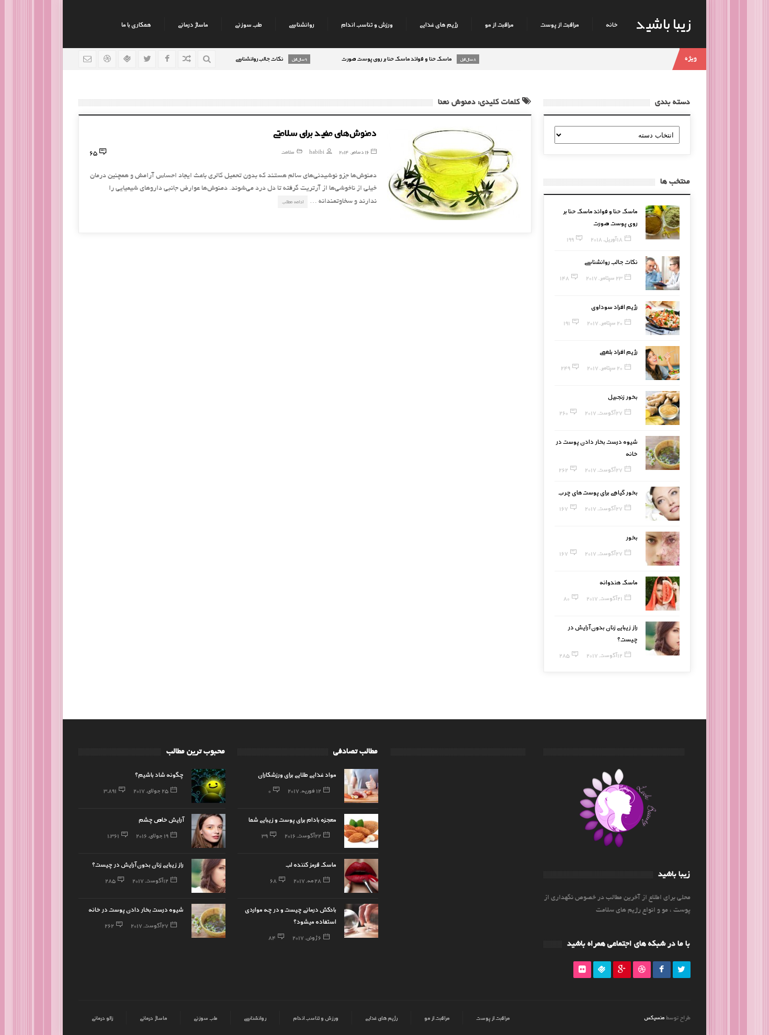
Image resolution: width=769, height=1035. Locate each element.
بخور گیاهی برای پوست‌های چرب (598, 492)
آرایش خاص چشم (161, 819)
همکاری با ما (136, 24)
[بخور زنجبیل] (663, 408)
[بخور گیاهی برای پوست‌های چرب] (663, 504)
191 (566, 322)
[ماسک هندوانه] (663, 594)
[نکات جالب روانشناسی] (663, 273)
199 (570, 239)
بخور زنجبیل (623, 396)
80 (566, 598)
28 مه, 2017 (307, 880)
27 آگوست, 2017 (604, 412)
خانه (612, 24)
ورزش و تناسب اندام (367, 24)
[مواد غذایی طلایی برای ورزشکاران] (361, 786)
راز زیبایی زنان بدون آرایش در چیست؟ (138, 864)
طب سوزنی (248, 24)
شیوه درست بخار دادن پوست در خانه (136, 909)
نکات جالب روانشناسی (611, 261)
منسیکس (654, 1017)
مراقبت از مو (499, 24)
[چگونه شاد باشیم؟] (208, 786)
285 (564, 655)
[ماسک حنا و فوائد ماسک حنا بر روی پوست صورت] (663, 222)
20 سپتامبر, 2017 (605, 322)
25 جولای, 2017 (150, 790)
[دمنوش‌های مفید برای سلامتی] (454, 173)
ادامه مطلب (292, 201)
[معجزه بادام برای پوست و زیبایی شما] (361, 831)
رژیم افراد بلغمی (619, 351)
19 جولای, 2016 (152, 835)
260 (563, 412)
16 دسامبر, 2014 (354, 151)
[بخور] (663, 549)
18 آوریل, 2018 (607, 239)
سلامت (288, 151)
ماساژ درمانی (193, 24)
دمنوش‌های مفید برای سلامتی (325, 132)
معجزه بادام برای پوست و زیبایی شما (292, 819)
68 (273, 880)
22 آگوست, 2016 (303, 835)
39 (265, 835)
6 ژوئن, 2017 (306, 937)
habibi (316, 151)
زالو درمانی (102, 1017)
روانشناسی (301, 24)
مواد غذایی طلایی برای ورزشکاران (297, 774)
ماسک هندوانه (619, 582)
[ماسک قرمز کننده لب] (361, 876)
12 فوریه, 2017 (304, 790)
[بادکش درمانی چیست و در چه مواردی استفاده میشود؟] (361, 921)
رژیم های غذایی (439, 24)
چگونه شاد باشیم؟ (159, 774)
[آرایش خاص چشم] (208, 831)
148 (564, 277)
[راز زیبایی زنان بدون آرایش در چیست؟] (663, 639)
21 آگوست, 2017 (604, 598)
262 (563, 469)
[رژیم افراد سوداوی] (663, 318)
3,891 (110, 790)
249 (565, 367)
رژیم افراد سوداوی (614, 306)
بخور (632, 537)
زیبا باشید (663, 23)
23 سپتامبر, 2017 (604, 277)
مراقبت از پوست (559, 24)
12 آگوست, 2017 (604, 655)
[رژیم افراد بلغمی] (663, 363)
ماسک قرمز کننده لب (311, 864)
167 (563, 508)
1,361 (113, 835)
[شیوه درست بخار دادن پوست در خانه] (663, 453)
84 (272, 937)
